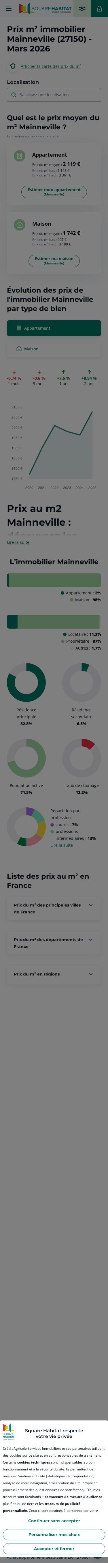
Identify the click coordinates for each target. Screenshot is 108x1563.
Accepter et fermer (54, 1548)
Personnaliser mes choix (54, 1534)
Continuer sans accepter (54, 1520)
